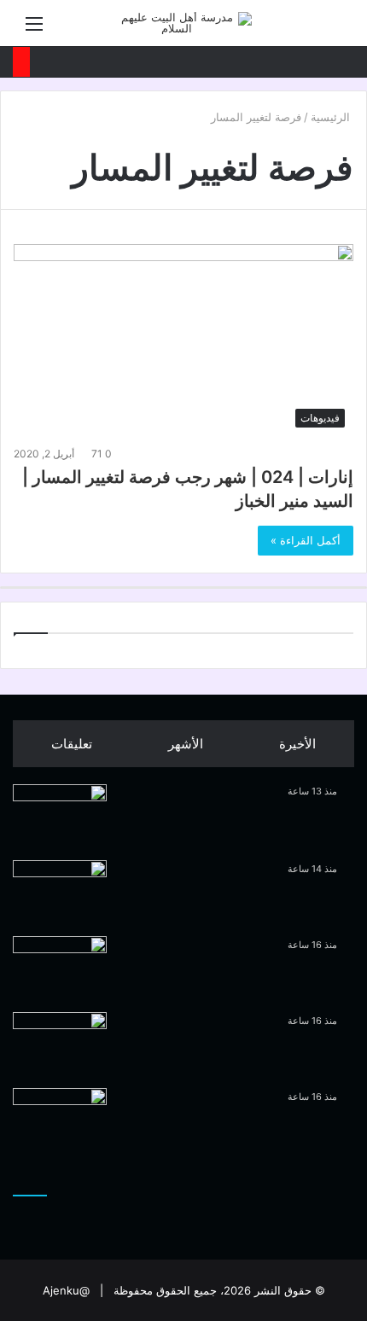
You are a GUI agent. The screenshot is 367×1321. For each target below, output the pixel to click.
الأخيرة (297, 744)
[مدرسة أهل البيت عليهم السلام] (183, 23)
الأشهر (185, 744)
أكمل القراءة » (306, 540)
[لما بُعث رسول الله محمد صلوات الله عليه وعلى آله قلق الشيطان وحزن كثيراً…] (60, 816)
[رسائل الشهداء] (60, 1120)
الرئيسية (332, 117)
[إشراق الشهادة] (60, 1044)
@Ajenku (66, 1290)
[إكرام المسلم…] (60, 968)
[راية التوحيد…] (60, 892)
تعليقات (71, 744)
